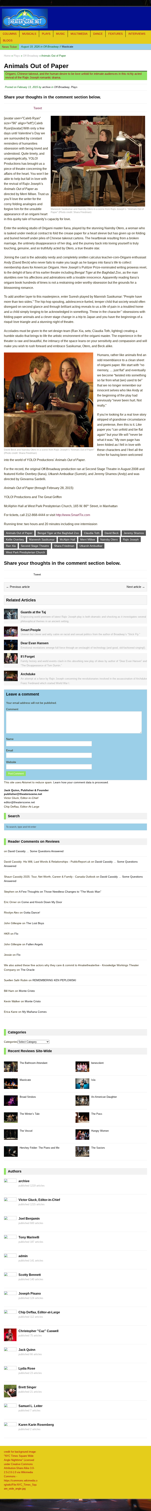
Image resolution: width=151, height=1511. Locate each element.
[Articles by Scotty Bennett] (10, 1282)
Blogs (7, 40)
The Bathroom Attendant (33, 1062)
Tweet (37, 108)
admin (23, 1256)
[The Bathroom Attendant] (11, 1069)
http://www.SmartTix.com (73, 515)
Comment (12, 709)
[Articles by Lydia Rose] (10, 1376)
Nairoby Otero (109, 539)
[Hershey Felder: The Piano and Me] (11, 1154)
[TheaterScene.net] (75, 18)
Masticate (47, 46)
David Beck (112, 533)
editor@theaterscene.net (19, 802)
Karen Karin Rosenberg (36, 1424)
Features (115, 33)
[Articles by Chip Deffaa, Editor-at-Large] (10, 1320)
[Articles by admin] (10, 1264)
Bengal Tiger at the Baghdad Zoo (58, 533)
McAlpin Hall (67, 539)
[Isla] (82, 1086)
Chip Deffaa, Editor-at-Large (39, 1312)
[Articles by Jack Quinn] (10, 1357)
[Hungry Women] (82, 1137)
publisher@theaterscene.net (23, 794)
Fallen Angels (34, 944)
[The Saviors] (82, 1154)
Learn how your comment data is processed (80, 782)
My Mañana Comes (34, 1011)
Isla (93, 1079)
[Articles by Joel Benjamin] (10, 1226)
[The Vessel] (11, 1137)
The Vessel (26, 1130)
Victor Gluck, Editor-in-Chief (39, 1200)
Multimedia (79, 33)
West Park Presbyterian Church (25, 552)
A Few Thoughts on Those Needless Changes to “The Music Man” (60, 891)
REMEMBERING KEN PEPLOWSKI (54, 980)
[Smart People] (11, 634)
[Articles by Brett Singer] (10, 1395)
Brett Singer (27, 1387)
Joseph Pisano (29, 1293)
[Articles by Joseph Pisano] (10, 1301)
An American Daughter (104, 1096)
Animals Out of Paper (19, 533)
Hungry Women (100, 1130)
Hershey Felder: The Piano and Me (39, 1147)
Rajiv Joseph (131, 539)
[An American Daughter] (82, 1103)
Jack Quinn (26, 1349)
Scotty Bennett (29, 1274)
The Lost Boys (35, 923)
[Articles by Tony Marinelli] (10, 1245)
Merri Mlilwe (87, 539)
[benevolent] (82, 1069)
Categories (10, 1041)
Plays (46, 33)
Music (60, 33)
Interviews (136, 33)
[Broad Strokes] (11, 1103)
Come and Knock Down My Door (41, 902)
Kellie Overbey (15, 539)
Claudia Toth (91, 533)
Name (10, 739)
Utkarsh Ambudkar (90, 545)
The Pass (96, 1113)
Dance (98, 33)
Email (9, 750)
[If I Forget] (11, 661)
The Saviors (98, 1147)
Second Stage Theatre (35, 545)
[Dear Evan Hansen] (11, 647)
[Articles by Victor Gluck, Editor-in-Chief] (10, 1207)
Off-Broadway (61, 87)
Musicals (29, 33)
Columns (10, 33)
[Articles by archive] (10, 1189)
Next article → (136, 586)
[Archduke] (11, 679)
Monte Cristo (27, 990)
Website (11, 762)
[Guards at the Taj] (11, 616)
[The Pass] (82, 1120)
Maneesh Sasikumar (42, 539)
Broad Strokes (28, 1096)
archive (46, 87)
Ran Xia (11, 545)
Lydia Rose (26, 1368)
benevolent (97, 1062)
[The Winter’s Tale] (11, 1120)
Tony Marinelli (28, 1237)
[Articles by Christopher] (10, 1339)
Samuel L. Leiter (30, 1406)
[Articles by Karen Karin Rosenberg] (10, 1432)
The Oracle (28, 969)
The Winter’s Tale (30, 1113)
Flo (16, 933)
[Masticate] (11, 1086)
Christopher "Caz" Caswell (38, 1331)
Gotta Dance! (32, 912)
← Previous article (18, 586)
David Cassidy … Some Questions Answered (36, 851)
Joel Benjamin (29, 1218)
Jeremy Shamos (134, 533)
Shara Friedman (64, 545)
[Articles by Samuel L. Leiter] (10, 1414)
